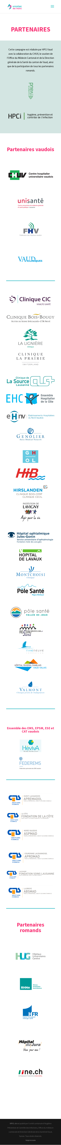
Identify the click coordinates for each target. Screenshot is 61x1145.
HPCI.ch (13, 1123)
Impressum (31, 1140)
